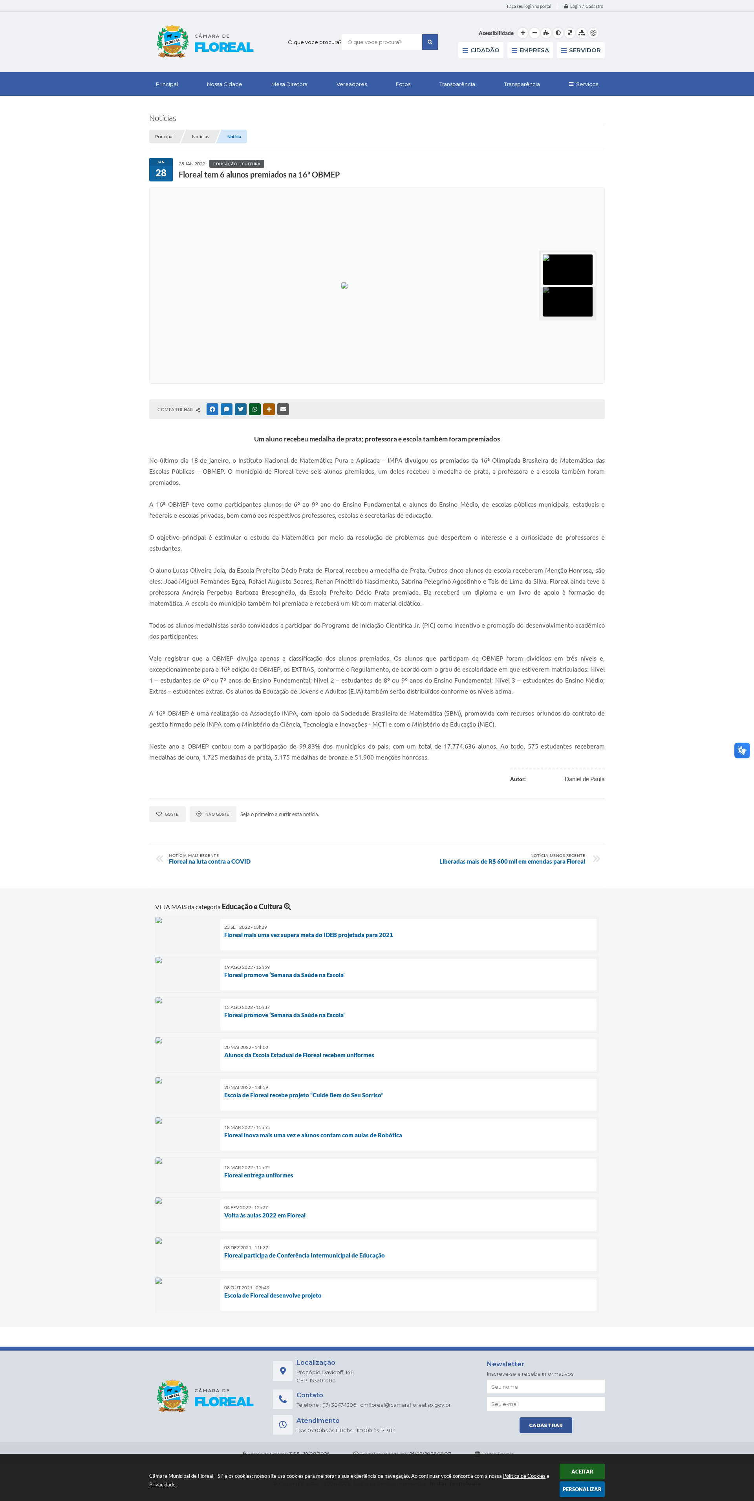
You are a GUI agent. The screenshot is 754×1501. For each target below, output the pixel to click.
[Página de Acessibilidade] (593, 33)
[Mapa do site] (581, 33)
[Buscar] (430, 42)
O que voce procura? (315, 42)
